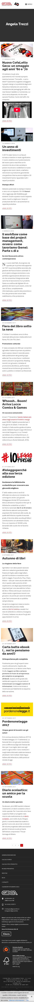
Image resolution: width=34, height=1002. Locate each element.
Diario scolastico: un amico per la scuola (15, 793)
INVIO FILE (4, 873)
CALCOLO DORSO (7, 859)
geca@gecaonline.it (13, 909)
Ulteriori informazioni (16, 1000)
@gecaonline (14, 911)
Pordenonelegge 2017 (14, 723)
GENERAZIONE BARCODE (9, 855)
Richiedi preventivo (8, 868)
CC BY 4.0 (9, 984)
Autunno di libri (13, 558)
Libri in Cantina (13, 609)
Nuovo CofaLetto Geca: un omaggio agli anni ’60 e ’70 (15, 66)
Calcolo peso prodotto (9, 864)
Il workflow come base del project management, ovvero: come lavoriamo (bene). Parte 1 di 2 (15, 242)
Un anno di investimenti (11, 148)
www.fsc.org (16, 966)
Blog (3, 877)
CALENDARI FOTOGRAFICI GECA (10, 887)
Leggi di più (7, 121)
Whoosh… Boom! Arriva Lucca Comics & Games (14, 404)
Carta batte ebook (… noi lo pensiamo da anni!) (16, 650)
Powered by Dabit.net (20, 984)
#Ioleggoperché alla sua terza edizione (14, 473)
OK (28, 1000)
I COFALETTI (5, 882)
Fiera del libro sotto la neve (16, 327)
